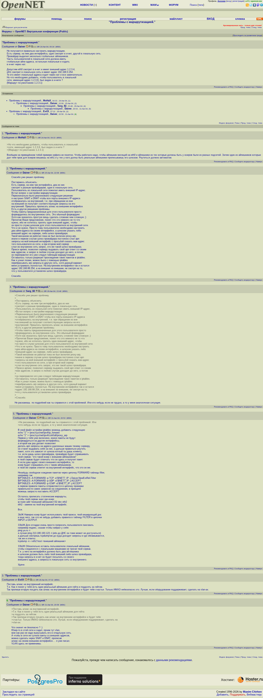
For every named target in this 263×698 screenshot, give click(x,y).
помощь (56, 18)
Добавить (222, 694)
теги (200, 4)
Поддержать (237, 694)
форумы (20, 18)
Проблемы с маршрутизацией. (25, 100)
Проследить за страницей (18, 694)
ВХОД (211, 18)
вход (229, 1)
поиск (88, 18)
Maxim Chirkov (252, 691)
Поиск (193, 4)
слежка (240, 18)
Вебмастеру (254, 694)
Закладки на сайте (13, 691)
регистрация (238, 1)
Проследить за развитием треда (247, 35)
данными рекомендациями (174, 660)
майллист (176, 18)
